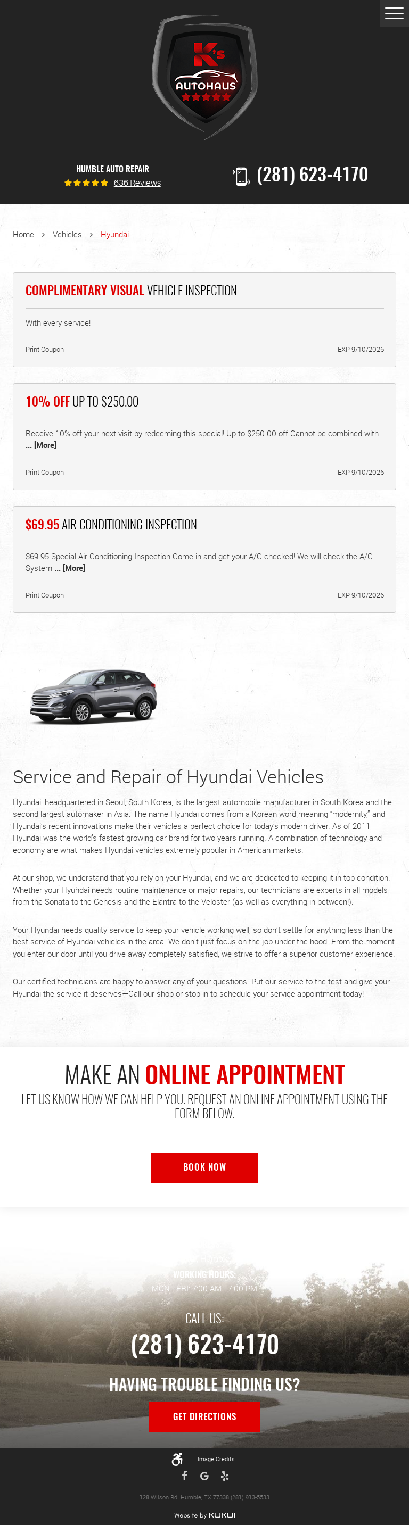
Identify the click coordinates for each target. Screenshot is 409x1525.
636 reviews (137, 183)
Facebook (185, 1476)
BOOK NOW (204, 1168)
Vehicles (67, 234)
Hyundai (115, 234)
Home (23, 234)
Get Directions (204, 1417)
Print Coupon (45, 349)
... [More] (41, 445)
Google (204, 1476)
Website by (204, 1515)
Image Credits (216, 1459)
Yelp (225, 1476)
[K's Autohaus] (204, 78)
